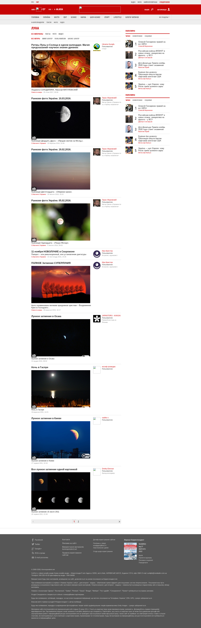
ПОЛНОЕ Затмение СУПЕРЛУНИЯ (51, 263)
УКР (37, 2)
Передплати (143, 562)
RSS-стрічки (40, 553)
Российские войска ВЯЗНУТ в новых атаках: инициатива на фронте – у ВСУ (151, 53)
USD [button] (50, 9)
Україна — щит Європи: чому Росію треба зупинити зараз (151, 85)
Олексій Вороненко (145, 46)
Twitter (37, 544)
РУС (32, 2)
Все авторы (35, 38)
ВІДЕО (133, 2)
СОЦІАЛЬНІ (148, 36)
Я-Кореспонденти (37, 22)
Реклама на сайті (69, 543)
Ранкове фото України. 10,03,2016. (51, 98)
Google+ (38, 549)
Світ (65, 17)
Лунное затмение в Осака (46, 316)
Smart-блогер (47, 38)
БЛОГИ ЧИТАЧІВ (132, 17)
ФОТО (140, 2)
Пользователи (60, 38)
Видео (61, 34)
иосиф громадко (109, 367)
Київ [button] (33, 9)
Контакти (66, 540)
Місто (56, 17)
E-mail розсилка (41, 558)
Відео (62, 22)
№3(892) (142, 544)
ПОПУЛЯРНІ (130, 30)
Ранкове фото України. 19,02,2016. (51, 149)
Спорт (106, 17)
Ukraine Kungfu (108, 44)
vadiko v (105, 418)
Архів (141, 555)
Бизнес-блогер (73, 38)
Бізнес (74, 17)
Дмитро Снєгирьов (145, 57)
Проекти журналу (145, 558)
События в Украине (38, 143)
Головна (35, 17)
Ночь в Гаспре (39, 367)
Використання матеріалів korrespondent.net (73, 548)
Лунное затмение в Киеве (46, 418)
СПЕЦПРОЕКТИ (165, 2)
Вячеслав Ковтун (144, 79)
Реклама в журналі (146, 560)
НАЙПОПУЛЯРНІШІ (150, 2)
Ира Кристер (107, 251)
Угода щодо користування (103, 551)
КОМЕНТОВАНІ (137, 36)
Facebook (39, 540)
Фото (56, 22)
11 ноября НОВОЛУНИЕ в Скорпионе (53, 251)
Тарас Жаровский (109, 98)
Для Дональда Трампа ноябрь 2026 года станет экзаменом (151, 64)
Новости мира (36, 92)
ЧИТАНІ (128, 36)
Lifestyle (117, 17)
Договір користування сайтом (104, 539)
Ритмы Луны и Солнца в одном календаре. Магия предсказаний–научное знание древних (60, 46)
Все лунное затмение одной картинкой (54, 469)
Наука (83, 17)
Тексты (47, 34)
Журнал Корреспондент (134, 540)
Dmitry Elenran (108, 469)
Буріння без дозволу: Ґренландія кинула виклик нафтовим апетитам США (150, 74)
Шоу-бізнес (95, 17)
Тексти (48, 22)
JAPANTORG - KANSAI (111, 316)
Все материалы (37, 34)
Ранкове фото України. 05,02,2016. (51, 200)
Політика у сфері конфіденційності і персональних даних (101, 545)
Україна (46, 17)
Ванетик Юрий (143, 67)
